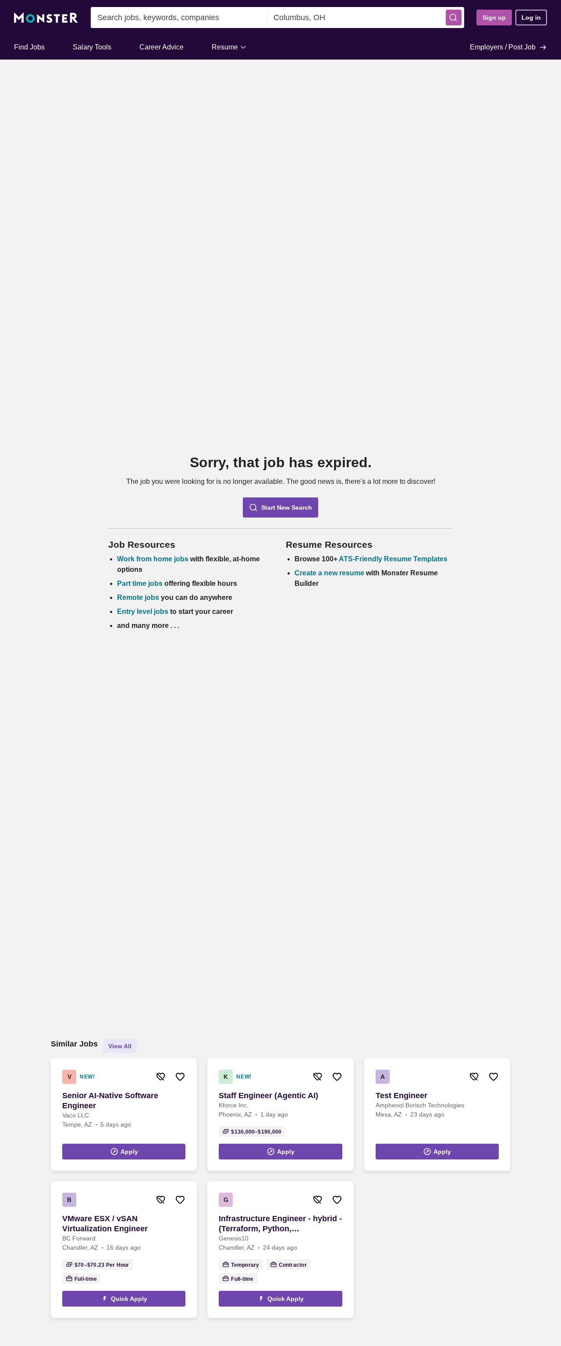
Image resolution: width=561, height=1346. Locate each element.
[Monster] (46, 17)
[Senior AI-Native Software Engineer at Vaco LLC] (124, 1114)
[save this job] (180, 1077)
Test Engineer (401, 1095)
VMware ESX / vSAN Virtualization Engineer (105, 1223)
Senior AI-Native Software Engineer (110, 1100)
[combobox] (179, 17)
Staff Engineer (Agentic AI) (268, 1095)
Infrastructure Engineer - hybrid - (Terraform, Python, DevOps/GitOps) (280, 1224)
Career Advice (161, 47)
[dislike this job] (160, 1077)
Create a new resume (330, 573)
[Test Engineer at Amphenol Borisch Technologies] (437, 1114)
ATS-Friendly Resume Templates (393, 559)
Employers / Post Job (503, 47)
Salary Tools (92, 47)
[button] (454, 17)
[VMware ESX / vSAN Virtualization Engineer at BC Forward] (124, 1249)
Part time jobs (140, 583)
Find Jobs (29, 47)
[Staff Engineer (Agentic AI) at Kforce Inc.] (280, 1114)
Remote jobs (138, 597)
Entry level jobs (142, 611)
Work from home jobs (152, 559)
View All (119, 1046)
